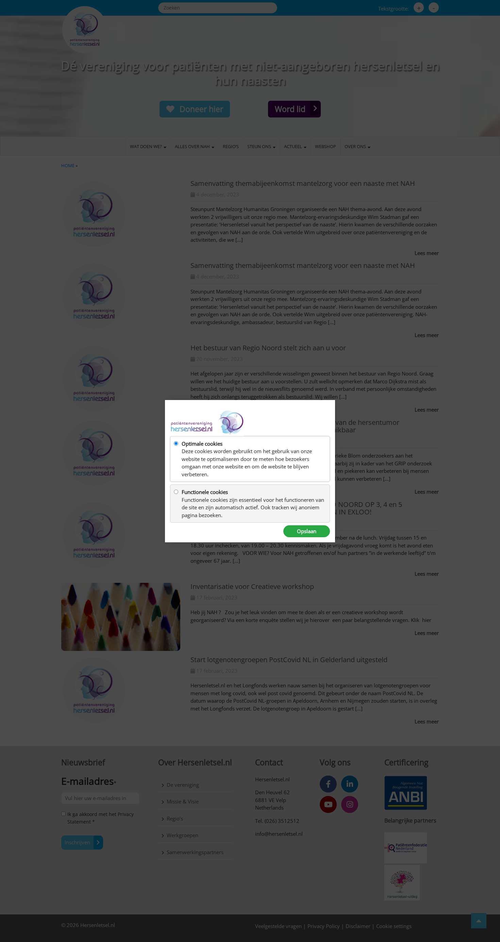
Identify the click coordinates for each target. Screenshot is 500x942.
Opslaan (306, 531)
